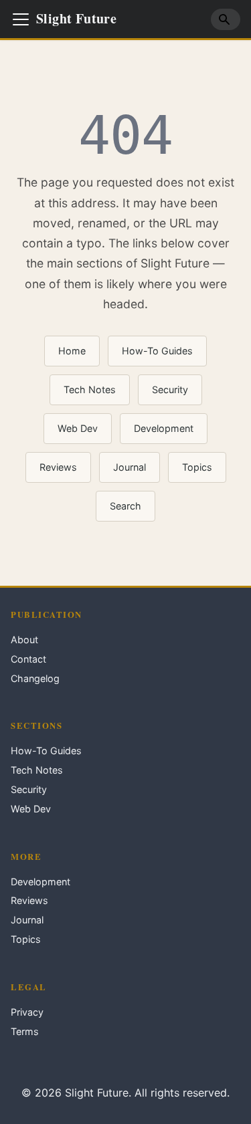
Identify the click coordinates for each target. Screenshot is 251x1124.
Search (125, 506)
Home (72, 350)
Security (170, 389)
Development (163, 428)
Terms (25, 1031)
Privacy (27, 1012)
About (24, 639)
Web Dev (78, 428)
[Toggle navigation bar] (21, 19)
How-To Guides (157, 350)
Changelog (35, 678)
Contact (28, 659)
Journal (129, 467)
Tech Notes (90, 389)
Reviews (58, 467)
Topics (197, 467)
